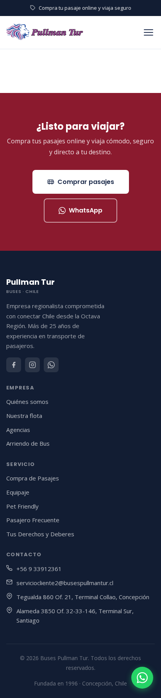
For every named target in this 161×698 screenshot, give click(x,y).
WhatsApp (85, 210)
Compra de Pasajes (32, 478)
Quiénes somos (27, 401)
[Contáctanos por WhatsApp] (142, 678)
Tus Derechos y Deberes (40, 534)
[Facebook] (13, 364)
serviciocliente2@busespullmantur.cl (64, 583)
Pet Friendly (22, 506)
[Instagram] (32, 364)
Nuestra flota (24, 416)
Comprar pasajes (85, 181)
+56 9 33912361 (39, 569)
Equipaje (17, 492)
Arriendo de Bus (28, 443)
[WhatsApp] (51, 364)
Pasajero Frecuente (32, 520)
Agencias (18, 430)
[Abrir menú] (148, 32)
